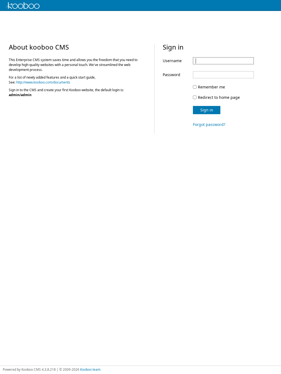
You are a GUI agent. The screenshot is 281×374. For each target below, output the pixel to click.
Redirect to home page (219, 97)
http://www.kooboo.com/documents (43, 82)
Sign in (206, 110)
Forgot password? (209, 124)
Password (171, 74)
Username (172, 60)
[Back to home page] (27, 5)
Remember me (211, 87)
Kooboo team (90, 369)
